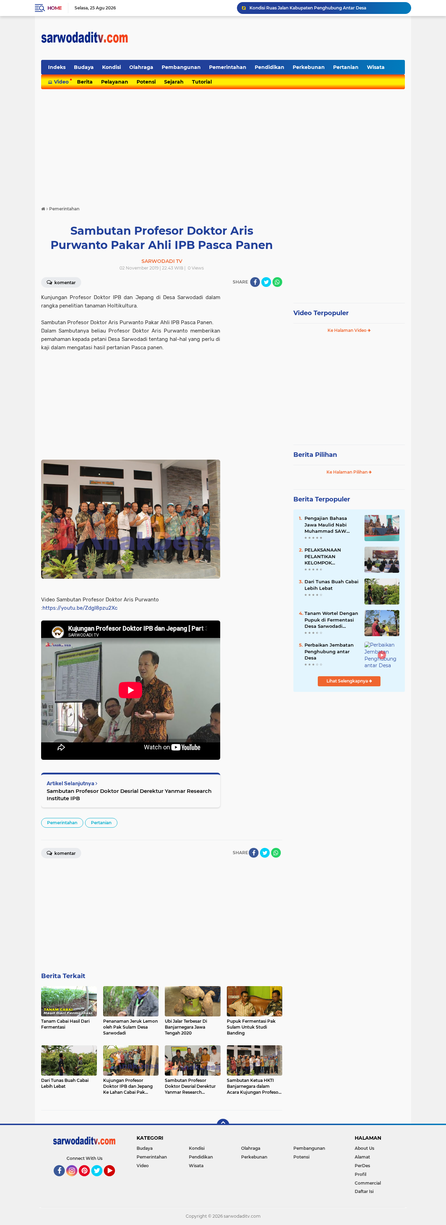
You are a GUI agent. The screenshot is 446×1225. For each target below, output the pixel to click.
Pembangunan (181, 67)
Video (61, 82)
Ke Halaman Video (348, 330)
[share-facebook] (255, 282)
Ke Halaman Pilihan (347, 472)
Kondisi (111, 67)
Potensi (146, 82)
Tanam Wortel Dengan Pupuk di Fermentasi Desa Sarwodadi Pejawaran (331, 619)
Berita (85, 82)
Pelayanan (114, 82)
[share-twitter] (266, 282)
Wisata (376, 67)
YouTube (114, 1179)
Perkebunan (309, 67)
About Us (364, 1148)
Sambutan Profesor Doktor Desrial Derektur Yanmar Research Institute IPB (129, 795)
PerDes (362, 1165)
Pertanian (346, 67)
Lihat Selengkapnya (347, 681)
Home (54, 8)
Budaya (84, 67)
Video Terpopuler (321, 313)
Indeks (57, 67)
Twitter (100, 1179)
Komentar (64, 282)
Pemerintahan (227, 67)
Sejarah (174, 82)
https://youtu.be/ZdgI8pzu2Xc (80, 608)
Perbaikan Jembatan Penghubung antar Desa (329, 651)
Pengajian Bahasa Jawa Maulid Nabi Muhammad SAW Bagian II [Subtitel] (327, 524)
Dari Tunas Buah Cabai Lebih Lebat (332, 585)
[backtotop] (223, 1125)
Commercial (368, 1183)
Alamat (362, 1157)
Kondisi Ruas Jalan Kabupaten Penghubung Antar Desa (307, 7)
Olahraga (141, 67)
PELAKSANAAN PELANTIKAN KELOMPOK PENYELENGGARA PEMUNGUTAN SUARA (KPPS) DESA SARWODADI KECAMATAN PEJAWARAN (331, 556)
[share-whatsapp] (277, 282)
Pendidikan (269, 67)
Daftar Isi (364, 1191)
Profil (360, 1174)
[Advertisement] (278, 38)
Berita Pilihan (315, 455)
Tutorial (202, 82)
